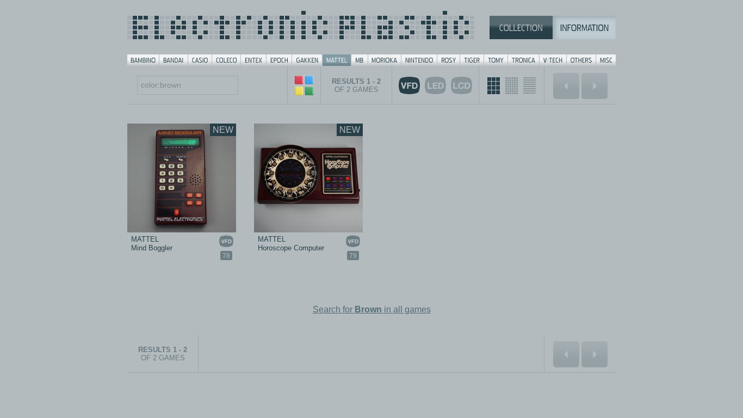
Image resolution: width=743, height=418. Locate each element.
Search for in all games (372, 309)
